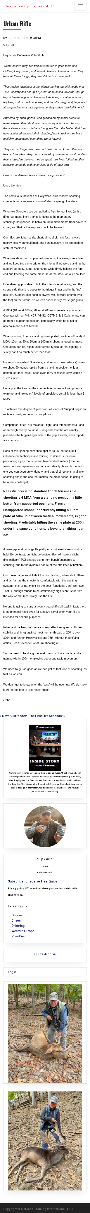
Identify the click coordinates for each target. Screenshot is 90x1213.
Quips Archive (45, 954)
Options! (18, 915)
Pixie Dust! (19, 936)
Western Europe (23, 931)
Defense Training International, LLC (47, 1209)
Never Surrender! (14, 716)
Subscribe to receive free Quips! (33, 881)
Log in (12, 972)
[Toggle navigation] (80, 6)
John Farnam (18, 38)
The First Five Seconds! (46, 716)
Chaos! (17, 920)
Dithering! (19, 926)
